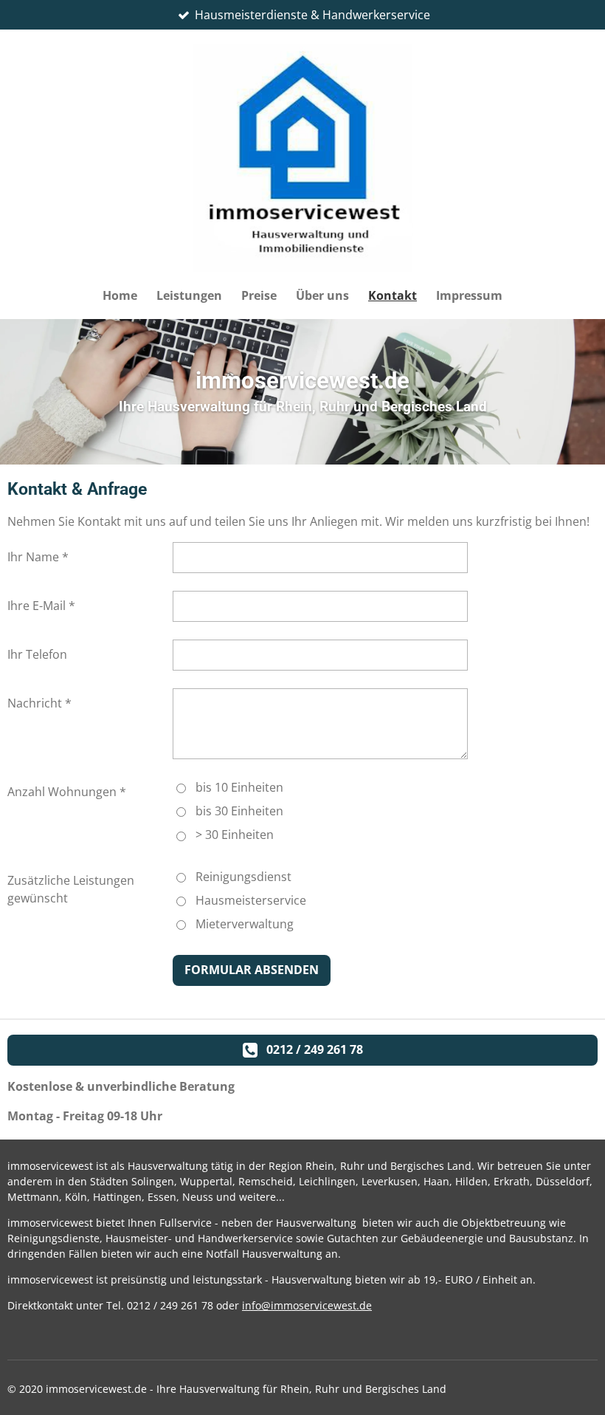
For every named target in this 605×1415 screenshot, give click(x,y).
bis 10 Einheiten (239, 787)
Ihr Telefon (37, 654)
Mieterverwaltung (245, 924)
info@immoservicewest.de (307, 1305)
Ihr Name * (38, 557)
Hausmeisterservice (251, 900)
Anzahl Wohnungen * (66, 792)
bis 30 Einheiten (239, 811)
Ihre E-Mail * (41, 605)
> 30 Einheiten (235, 834)
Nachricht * (39, 703)
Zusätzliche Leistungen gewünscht (70, 889)
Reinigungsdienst (243, 876)
